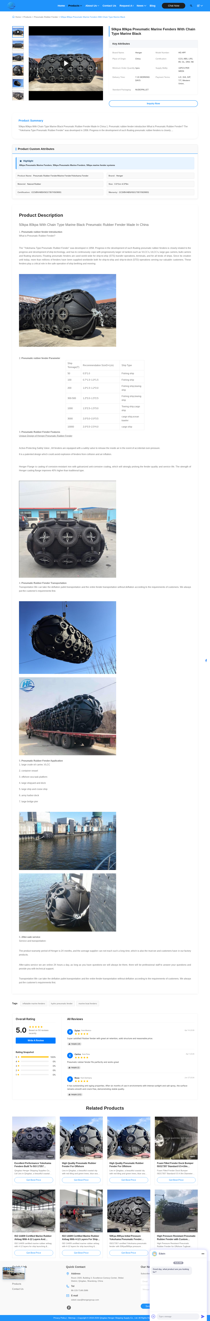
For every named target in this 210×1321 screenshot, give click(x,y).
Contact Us (109, 5)
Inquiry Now (153, 103)
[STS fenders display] (66, 63)
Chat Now (173, 5)
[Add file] (153, 1316)
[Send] (203, 1316)
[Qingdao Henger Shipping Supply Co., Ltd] (11, 5)
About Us (91, 5)
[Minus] (203, 1253)
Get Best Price (33, 1180)
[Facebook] (206, 660)
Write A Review (36, 1040)
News (140, 5)
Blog (152, 5)
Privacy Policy (59, 1318)
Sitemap (72, 1318)
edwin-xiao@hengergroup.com (85, 1300)
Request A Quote (126, 5)
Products (73, 5)
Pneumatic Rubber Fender (46, 17)
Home (61, 5)
